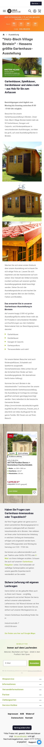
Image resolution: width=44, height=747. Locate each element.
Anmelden (34, 663)
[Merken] (34, 492)
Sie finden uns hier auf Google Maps (20, 633)
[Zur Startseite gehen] (14, 11)
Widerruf (30, 714)
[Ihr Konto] (34, 11)
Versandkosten (20, 736)
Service (35, 3)
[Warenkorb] (39, 11)
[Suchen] (29, 11)
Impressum (13, 714)
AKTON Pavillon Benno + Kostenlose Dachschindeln (19, 462)
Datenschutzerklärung (35, 671)
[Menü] (4, 11)
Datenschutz (17, 718)
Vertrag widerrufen (22, 728)
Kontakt (29, 718)
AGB (22, 714)
